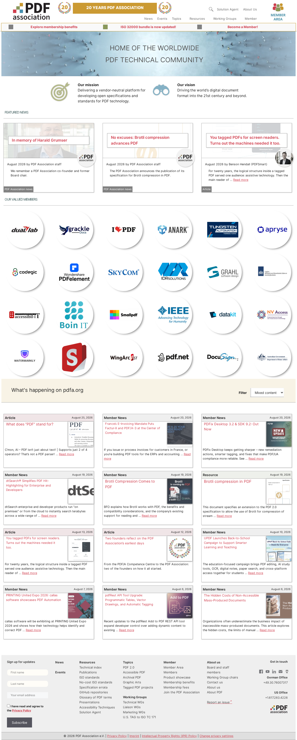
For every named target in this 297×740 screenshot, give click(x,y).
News (148, 18)
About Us (250, 9)
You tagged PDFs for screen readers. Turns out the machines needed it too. (33, 542)
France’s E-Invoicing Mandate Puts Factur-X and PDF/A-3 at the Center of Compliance (132, 428)
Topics (176, 18)
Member (251, 18)
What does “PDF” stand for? (29, 424)
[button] (211, 9)
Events (162, 18)
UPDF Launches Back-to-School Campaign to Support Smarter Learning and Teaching (227, 542)
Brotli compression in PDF (228, 481)
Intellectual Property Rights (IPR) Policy (169, 736)
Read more (240, 180)
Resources (197, 18)
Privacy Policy (21, 710)
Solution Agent (228, 9)
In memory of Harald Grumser (39, 140)
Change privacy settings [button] (216, 736)
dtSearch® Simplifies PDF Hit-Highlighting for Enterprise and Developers (28, 485)
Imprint (134, 736)
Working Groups (224, 18)
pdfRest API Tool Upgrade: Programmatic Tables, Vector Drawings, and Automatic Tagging (129, 600)
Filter (243, 393)
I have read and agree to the (25, 708)
